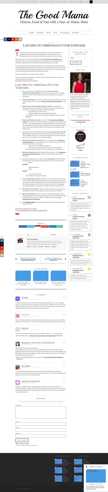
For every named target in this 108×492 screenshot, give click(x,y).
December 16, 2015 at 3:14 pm (30, 367)
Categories (34, 1)
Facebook (23, 226)
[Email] (20, 39)
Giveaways (65, 33)
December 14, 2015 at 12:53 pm (30, 299)
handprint (24, 171)
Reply (64, 297)
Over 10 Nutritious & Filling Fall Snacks (84, 184)
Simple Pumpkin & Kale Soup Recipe (85, 174)
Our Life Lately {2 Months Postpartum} (53, 357)
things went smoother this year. (52, 59)
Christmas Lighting (30, 381)
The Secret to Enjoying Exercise (78, 199)
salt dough (25, 164)
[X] (9, 39)
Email (60, 226)
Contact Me (54, 1)
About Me (25, 1)
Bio (28, 234)
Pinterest (47, 246)
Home (18, 1)
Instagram (54, 246)
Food (48, 33)
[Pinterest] (13, 39)
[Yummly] (16, 39)
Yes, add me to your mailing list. (27, 445)
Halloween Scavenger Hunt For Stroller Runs (83, 471)
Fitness (40, 33)
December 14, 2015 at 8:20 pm (30, 329)
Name (17, 421)
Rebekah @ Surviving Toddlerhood (38, 342)
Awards (75, 33)
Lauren (24, 297)
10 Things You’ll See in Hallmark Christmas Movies (42, 335)
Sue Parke (25, 366)
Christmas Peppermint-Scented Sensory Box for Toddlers (28, 259)
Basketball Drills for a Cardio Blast (78, 236)
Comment (18, 405)
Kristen (25, 328)
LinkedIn (53, 226)
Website (29, 246)
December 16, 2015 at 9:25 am (30, 344)
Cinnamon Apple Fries (96, 484)
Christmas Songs (30, 202)
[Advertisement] (32, 470)
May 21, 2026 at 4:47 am (28, 383)
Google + (45, 226)
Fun (55, 33)
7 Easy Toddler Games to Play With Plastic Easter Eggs (58, 284)
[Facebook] (5, 39)
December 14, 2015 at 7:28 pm (30, 316)
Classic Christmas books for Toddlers (51, 101)
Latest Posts (53, 234)
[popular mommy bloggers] (80, 122)
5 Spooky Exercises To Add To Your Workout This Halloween (80, 166)
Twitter (31, 226)
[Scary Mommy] (80, 130)
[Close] (86, 467)
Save (18, 50)
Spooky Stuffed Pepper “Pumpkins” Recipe (87, 479)
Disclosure (44, 1)
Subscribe (63, 1)
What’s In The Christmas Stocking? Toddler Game (53, 259)
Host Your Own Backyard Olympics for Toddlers (23, 284)
